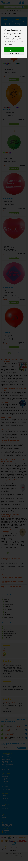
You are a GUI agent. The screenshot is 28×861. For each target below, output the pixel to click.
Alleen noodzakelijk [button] (13, 50)
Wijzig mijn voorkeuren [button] (13, 53)
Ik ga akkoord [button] (13, 48)
